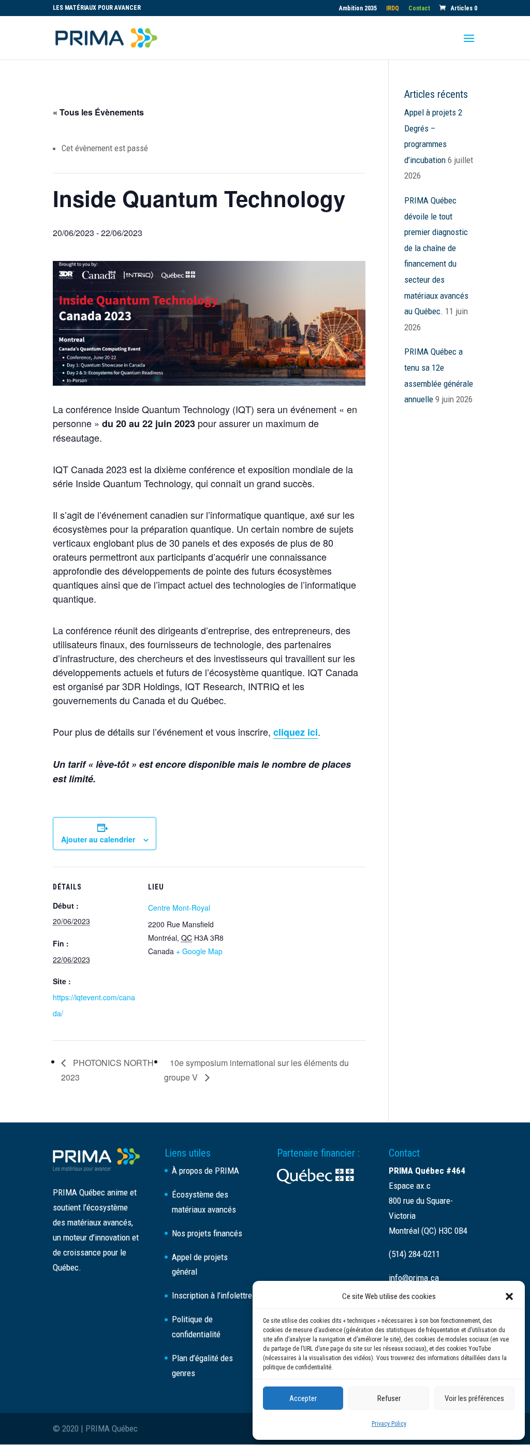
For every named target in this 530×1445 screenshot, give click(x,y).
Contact (419, 8)
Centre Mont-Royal (179, 907)
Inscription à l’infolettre (212, 1295)
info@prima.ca (414, 1278)
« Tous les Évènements (98, 112)
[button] (509, 1296)
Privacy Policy (389, 1423)
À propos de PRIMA (205, 1170)
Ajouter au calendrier (98, 839)
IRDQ (392, 8)
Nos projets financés (207, 1233)
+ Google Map (199, 951)
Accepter (303, 1398)
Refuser (389, 1398)
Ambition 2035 (358, 8)
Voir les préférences (474, 1398)
